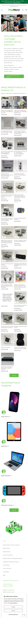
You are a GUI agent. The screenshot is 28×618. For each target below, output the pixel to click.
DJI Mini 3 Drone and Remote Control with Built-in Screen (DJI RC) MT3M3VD (7, 219)
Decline (13, 610)
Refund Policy (6, 548)
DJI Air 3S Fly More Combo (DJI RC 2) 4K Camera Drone (20, 306)
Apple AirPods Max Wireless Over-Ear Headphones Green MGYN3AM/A (7, 286)
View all (14, 375)
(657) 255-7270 (10, 592)
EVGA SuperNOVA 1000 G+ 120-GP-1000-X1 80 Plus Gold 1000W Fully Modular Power (7, 297)
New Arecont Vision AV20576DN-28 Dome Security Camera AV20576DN (7, 175)
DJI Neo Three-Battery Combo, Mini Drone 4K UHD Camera (20, 241)
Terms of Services (7, 568)
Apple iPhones (5, 416)
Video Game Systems (7, 505)
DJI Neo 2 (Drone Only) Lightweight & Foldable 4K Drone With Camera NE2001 (19, 196)
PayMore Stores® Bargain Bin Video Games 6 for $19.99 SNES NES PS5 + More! (20, 111)
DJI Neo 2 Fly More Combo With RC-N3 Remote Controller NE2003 (7, 196)
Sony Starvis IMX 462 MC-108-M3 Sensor (20, 219)
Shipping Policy (6, 551)
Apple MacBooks (5, 475)
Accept (13, 607)
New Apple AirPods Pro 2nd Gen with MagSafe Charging (6, 131)
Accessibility (6, 571)
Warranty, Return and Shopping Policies (12, 558)
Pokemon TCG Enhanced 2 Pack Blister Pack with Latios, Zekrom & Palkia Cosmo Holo (20, 286)
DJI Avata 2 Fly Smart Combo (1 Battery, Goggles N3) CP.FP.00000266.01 (7, 152)
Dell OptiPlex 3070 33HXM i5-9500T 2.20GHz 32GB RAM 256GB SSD (7, 368)
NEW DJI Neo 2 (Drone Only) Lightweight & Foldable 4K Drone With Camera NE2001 (7, 241)
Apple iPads (4, 446)
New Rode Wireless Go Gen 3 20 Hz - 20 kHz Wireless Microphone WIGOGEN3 (20, 152)
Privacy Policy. (13, 603)
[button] (2, 10)
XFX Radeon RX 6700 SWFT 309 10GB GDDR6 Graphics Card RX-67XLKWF (20, 265)
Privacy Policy (6, 565)
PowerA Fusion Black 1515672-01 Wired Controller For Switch (20, 348)
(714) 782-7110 (10, 590)
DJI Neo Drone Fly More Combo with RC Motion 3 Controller (7, 327)
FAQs (4, 575)
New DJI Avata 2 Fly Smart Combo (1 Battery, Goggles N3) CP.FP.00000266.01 (20, 132)
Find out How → (17, 2)
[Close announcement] (25, 2)
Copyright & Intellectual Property (11, 561)
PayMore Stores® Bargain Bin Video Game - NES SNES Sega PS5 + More (7, 111)
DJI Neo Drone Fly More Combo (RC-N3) (20, 327)
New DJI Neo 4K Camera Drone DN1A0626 (7, 264)
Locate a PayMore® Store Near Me (12, 76)
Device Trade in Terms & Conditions (11, 545)
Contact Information (8, 555)
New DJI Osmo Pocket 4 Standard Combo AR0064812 (20, 174)
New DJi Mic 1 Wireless (5, 347)
